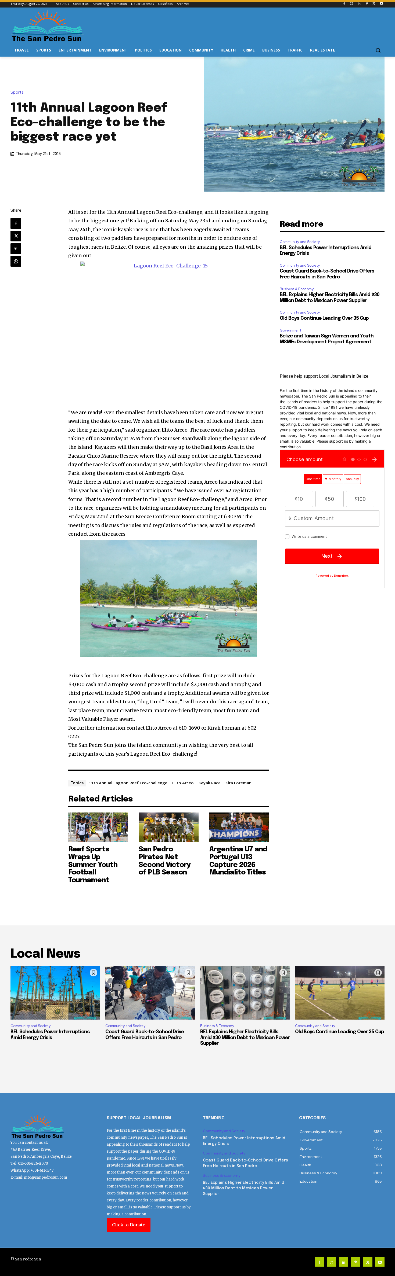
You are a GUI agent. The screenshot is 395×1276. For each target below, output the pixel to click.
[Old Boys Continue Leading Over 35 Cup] (340, 993)
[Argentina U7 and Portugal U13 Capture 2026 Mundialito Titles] (239, 827)
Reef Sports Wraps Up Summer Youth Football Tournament (92, 865)
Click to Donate (128, 1224)
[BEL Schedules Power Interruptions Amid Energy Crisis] (55, 993)
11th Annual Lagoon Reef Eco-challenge (128, 782)
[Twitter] (374, 4)
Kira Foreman (238, 782)
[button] (378, 50)
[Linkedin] (359, 4)
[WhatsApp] (15, 261)
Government (290, 330)
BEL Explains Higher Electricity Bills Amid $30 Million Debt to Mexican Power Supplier (245, 1037)
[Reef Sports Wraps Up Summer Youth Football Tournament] (98, 827)
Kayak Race (210, 782)
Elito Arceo (183, 782)
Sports (17, 92)
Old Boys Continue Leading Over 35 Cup (324, 318)
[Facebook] (344, 4)
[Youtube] (381, 4)
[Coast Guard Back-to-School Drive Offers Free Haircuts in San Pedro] (150, 993)
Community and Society (300, 242)
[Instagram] (352, 4)
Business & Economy (297, 289)
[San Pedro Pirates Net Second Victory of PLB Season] (169, 827)
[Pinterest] (367, 4)
